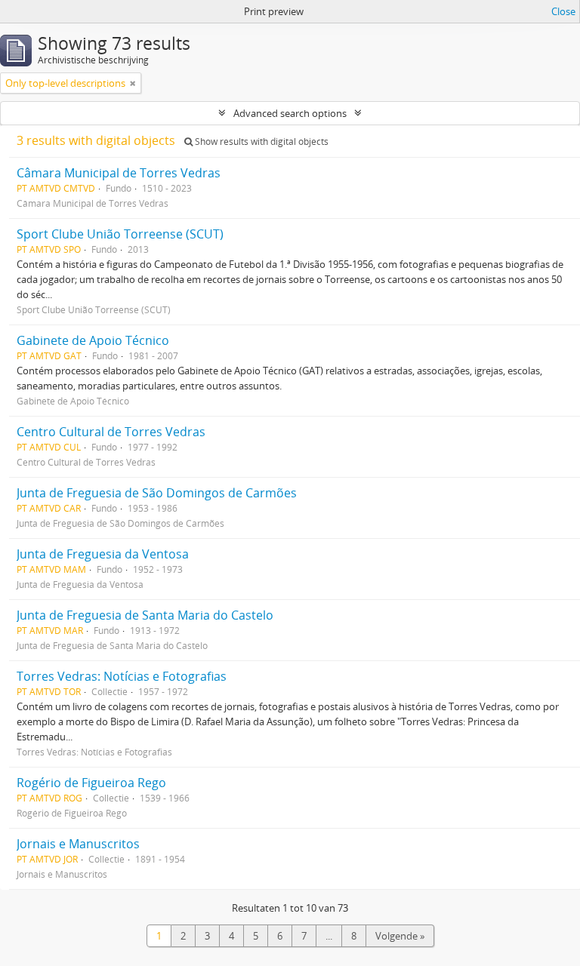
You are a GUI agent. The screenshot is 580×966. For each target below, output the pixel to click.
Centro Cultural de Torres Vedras (111, 431)
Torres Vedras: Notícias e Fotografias (122, 676)
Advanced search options (290, 113)
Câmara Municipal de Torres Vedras (119, 173)
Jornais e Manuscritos (78, 843)
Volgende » (399, 936)
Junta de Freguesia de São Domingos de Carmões (157, 493)
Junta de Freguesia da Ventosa (103, 554)
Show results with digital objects (261, 141)
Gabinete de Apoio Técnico (93, 340)
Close (563, 11)
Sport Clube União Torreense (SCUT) (120, 234)
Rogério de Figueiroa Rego (91, 782)
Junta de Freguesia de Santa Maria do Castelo (145, 615)
